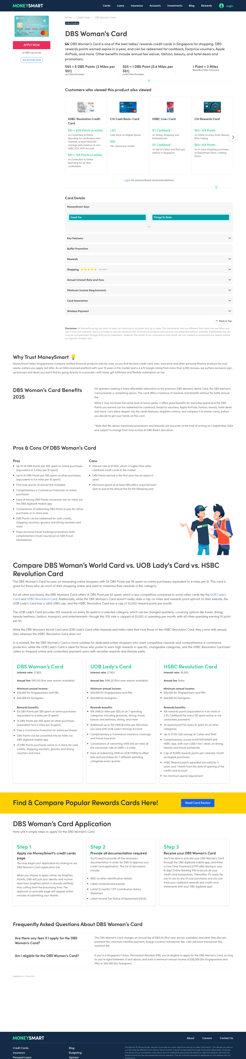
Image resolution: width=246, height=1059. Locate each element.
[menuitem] (107, 5)
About (190, 1038)
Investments (174, 5)
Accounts (155, 5)
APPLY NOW (32, 45)
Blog (191, 5)
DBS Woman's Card (105, 17)
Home (68, 17)
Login (229, 6)
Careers (207, 1038)
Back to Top (225, 320)
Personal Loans (22, 1057)
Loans (120, 5)
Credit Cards (83, 17)
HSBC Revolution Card (42, 599)
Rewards (206, 5)
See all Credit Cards (32, 59)
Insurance (137, 5)
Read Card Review (197, 803)
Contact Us (226, 1038)
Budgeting (75, 1052)
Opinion (74, 1057)
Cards (106, 5)
